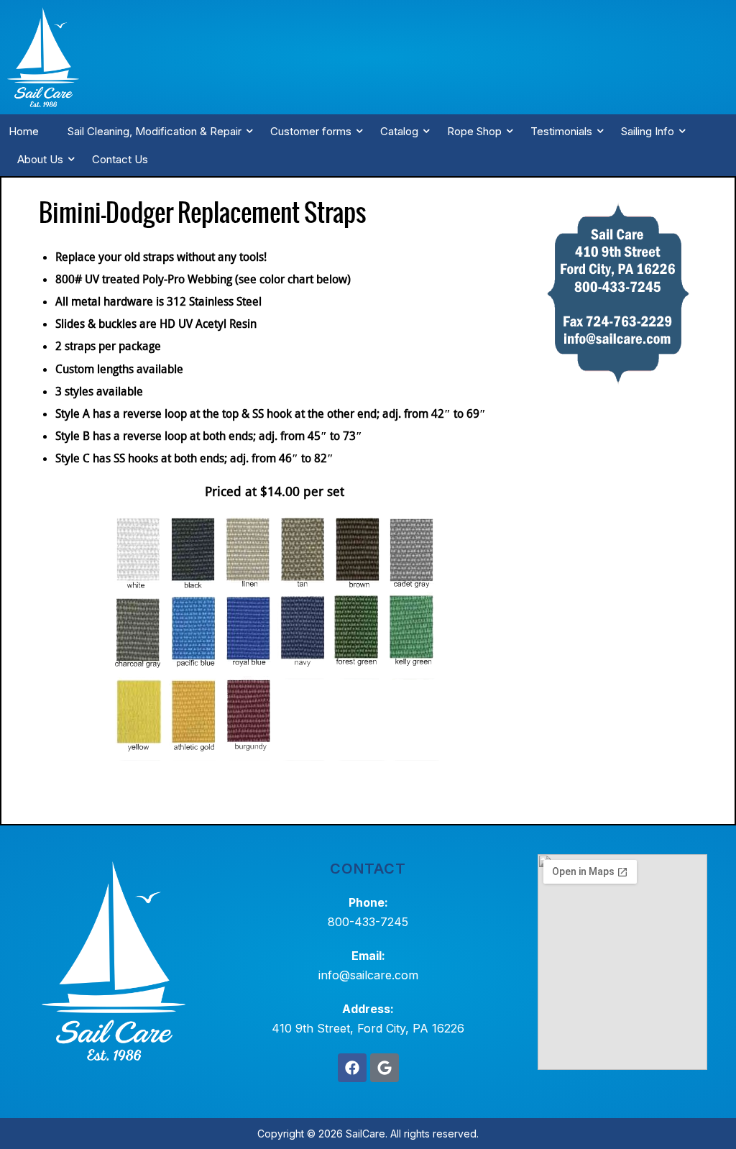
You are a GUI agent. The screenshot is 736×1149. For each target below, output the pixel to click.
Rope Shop (474, 131)
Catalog (399, 131)
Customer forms (310, 131)
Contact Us (120, 159)
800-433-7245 (368, 922)
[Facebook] (352, 1067)
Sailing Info (647, 131)
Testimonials (561, 131)
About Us (40, 159)
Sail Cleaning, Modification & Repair (155, 131)
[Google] (384, 1067)
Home (24, 131)
